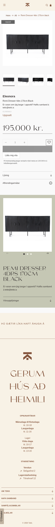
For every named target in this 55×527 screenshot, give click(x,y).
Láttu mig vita (11, 155)
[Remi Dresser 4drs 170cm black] (27, 43)
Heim (8, 15)
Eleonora (9, 96)
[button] (49, 142)
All (16, 15)
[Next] (47, 253)
